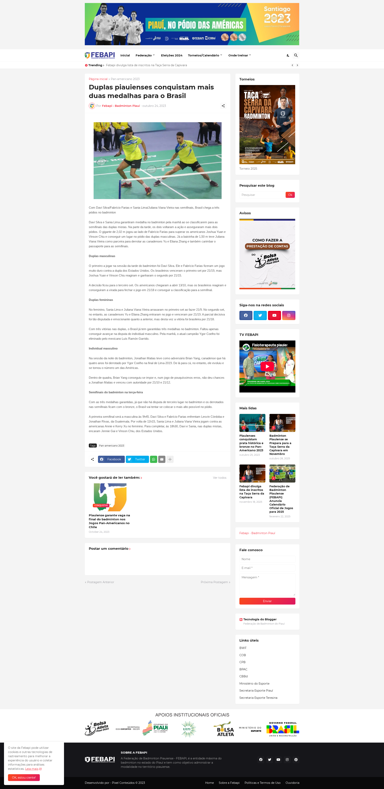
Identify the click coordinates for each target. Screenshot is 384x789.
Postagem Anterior (100, 582)
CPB (242, 662)
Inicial (125, 55)
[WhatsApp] (153, 459)
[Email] (161, 459)
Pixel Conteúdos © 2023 (128, 783)
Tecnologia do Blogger (260, 619)
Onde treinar (238, 55)
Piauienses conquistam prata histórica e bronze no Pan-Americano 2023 (251, 443)
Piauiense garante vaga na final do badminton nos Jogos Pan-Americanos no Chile (109, 521)
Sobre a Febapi (229, 783)
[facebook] (246, 315)
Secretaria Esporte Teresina (258, 698)
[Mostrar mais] (170, 459)
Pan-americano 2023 (125, 79)
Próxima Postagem (214, 582)
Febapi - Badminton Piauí (257, 533)
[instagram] (288, 315)
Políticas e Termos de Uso (263, 783)
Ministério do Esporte (254, 683)
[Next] (297, 65)
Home (209, 783)
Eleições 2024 (171, 55)
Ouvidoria (292, 783)
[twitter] (260, 315)
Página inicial (98, 79)
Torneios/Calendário (203, 55)
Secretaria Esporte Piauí (256, 690)
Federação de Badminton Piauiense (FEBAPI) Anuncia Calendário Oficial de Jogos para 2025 (281, 499)
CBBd (243, 676)
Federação (144, 55)
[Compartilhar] (223, 106)
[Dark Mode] (288, 55)
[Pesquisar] (296, 55)
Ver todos (219, 477)
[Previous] (292, 65)
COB (242, 655)
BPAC (243, 669)
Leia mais (31, 769)
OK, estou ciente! (24, 777)
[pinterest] (296, 759)
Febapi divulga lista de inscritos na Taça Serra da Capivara (146, 65)
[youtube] (274, 315)
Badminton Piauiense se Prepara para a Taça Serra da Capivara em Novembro (280, 445)
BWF (243, 648)
